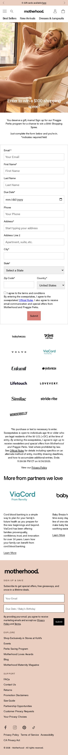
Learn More (10, 552)
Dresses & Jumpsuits (51, 18)
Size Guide (9, 700)
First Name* (10, 164)
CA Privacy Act (12, 740)
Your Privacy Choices (15, 716)
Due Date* (9, 192)
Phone (7, 207)
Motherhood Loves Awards (18, 654)
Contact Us (10, 684)
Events (7, 643)
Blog (6, 659)
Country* (42, 278)
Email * (7, 150)
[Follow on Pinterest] (24, 727)
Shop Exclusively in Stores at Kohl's (23, 638)
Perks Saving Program (16, 648)
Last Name (10, 178)
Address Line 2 (12, 235)
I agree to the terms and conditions (26, 293)
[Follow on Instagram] (15, 727)
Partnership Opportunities (18, 706)
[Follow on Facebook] (5, 727)
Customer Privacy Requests (19, 711)
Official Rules (26, 300)
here (44, 2)
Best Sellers (9, 18)
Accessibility (47, 734)
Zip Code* (9, 278)
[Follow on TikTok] (34, 727)
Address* (9, 221)
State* (7, 263)
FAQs (7, 679)
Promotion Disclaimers (16, 695)
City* (6, 249)
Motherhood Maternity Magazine (21, 664)
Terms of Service (30, 734)
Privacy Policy (11, 734)
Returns (8, 690)
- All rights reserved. (34, 747)
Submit (34, 316)
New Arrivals (27, 18)
